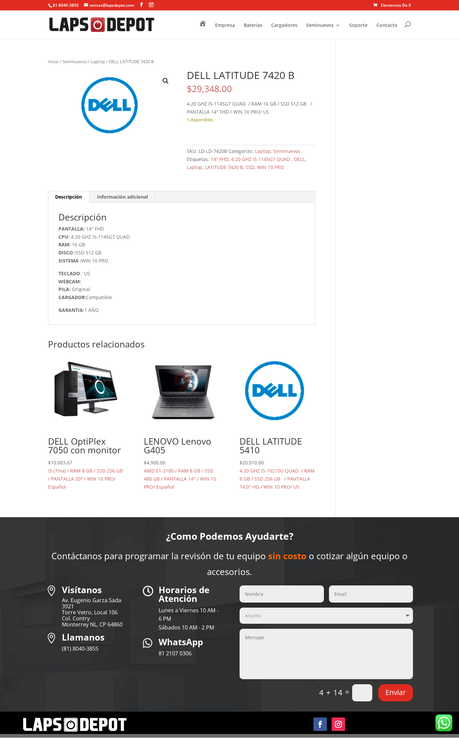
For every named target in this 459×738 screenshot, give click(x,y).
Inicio (53, 61)
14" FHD (219, 159)
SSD (250, 167)
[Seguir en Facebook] (320, 724)
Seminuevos (320, 25)
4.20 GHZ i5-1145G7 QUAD (261, 159)
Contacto (387, 25)
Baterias (253, 25)
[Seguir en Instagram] (338, 724)
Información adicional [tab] (122, 197)
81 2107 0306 (175, 653)
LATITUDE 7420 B (224, 167)
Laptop (98, 61)
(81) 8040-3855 (80, 648)
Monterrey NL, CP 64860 (92, 624)
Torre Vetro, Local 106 (90, 612)
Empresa (225, 25)
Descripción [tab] (68, 197)
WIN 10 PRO (270, 167)
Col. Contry (76, 618)
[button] (166, 81)
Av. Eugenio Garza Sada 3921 (91, 603)
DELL (299, 159)
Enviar (395, 692)
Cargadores (284, 25)
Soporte (358, 25)
